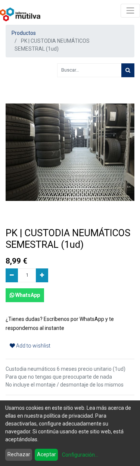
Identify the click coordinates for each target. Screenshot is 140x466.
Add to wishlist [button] (32, 346)
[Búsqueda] (127, 70)
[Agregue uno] (42, 275)
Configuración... (80, 455)
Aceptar (46, 454)
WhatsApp (27, 295)
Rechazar (18, 454)
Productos (24, 33)
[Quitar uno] (12, 275)
